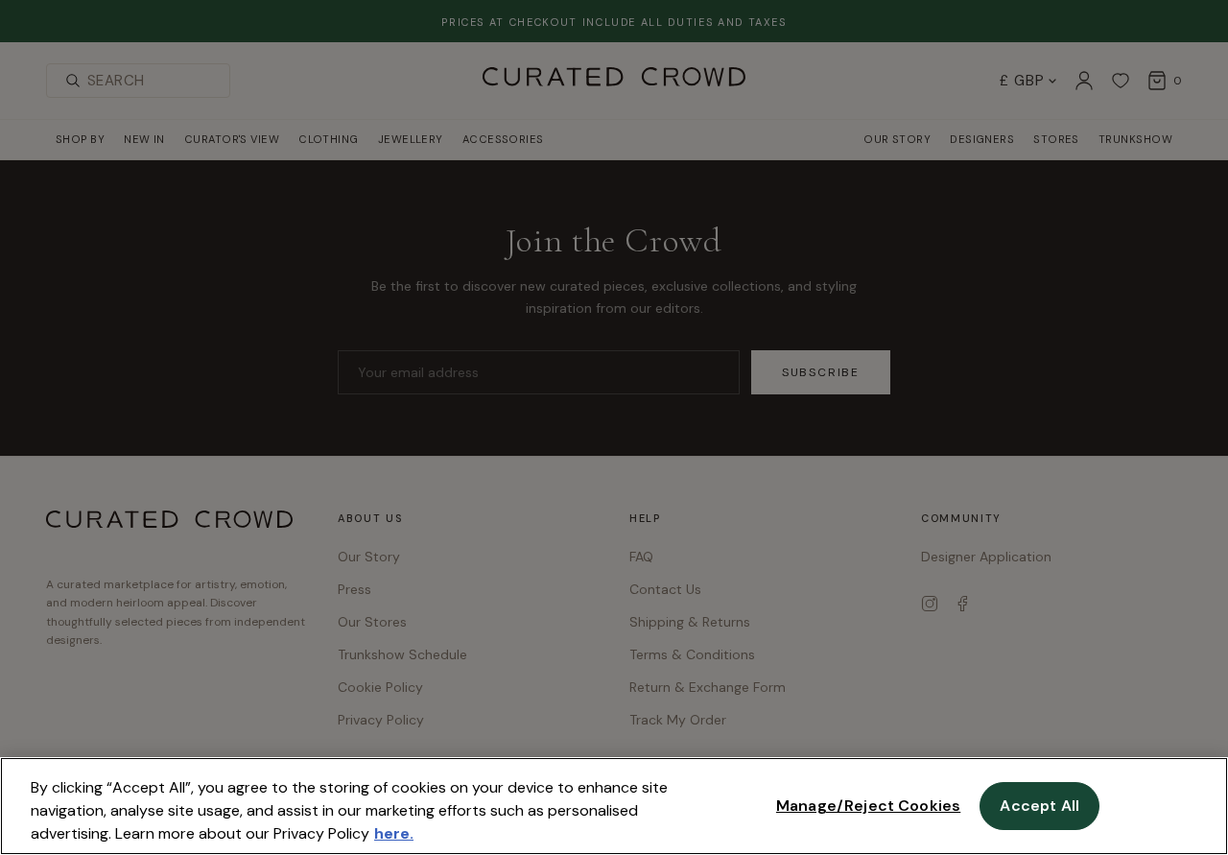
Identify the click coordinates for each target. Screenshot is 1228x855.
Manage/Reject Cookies (868, 806)
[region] (614, 806)
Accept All (1039, 806)
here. (393, 833)
